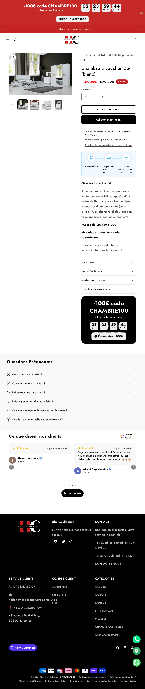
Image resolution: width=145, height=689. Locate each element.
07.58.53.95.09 (24, 587)
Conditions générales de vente (101, 680)
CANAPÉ (100, 594)
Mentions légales (128, 680)
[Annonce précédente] (7, 29)
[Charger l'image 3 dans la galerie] (46, 105)
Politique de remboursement (92, 677)
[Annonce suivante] (138, 29)
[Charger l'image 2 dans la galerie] (35, 105)
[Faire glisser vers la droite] (68, 105)
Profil (55, 603)
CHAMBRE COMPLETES (109, 626)
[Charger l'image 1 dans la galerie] (23, 105)
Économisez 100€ (74, 19)
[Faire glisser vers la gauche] (13, 105)
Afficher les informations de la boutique (108, 145)
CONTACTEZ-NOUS (108, 564)
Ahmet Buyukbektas (95, 469)
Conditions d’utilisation (30, 680)
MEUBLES (100, 618)
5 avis (21, 461)
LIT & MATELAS (104, 611)
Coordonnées (76, 680)
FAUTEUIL (101, 603)
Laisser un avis (72, 493)
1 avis (86, 472)
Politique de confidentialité (123, 677)
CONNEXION (60, 586)
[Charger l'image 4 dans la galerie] (58, 105)
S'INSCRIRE (59, 594)
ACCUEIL (100, 586)
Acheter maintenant (109, 120)
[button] (7, 40)
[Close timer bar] (141, 12)
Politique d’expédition (55, 680)
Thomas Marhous (28, 458)
